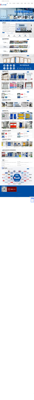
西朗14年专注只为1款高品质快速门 (16, 147)
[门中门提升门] (28, 76)
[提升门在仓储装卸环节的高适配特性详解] (17, 104)
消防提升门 (13, 89)
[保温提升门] (21, 85)
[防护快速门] (13, 125)
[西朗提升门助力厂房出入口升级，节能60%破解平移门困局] (25, 104)
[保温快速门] (28, 125)
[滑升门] (5, 85)
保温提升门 (21, 89)
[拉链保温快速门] (21, 125)
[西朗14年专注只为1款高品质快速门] (17, 143)
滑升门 (5, 89)
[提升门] (13, 76)
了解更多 (8, 134)
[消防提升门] (13, 85)
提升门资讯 (6, 107)
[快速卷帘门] (21, 116)
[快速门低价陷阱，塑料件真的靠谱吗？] (9, 143)
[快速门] (28, 116)
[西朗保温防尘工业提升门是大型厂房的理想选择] (9, 104)
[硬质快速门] (5, 116)
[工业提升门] (21, 76)
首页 (17, 187)
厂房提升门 (29, 89)
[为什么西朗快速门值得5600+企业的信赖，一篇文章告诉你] (25, 143)
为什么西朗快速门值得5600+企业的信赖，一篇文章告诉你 (25, 147)
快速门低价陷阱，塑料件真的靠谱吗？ (8, 147)
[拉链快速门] (13, 116)
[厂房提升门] (5, 76)
